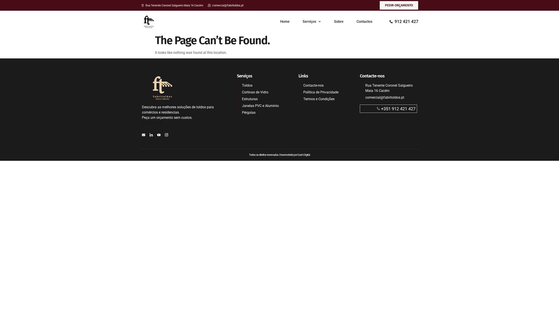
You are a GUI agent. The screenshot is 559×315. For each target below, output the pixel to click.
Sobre (338, 21)
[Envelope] (143, 134)
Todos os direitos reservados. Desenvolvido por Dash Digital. (279, 154)
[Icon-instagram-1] (166, 134)
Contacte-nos (152, 123)
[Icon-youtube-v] (158, 134)
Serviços (309, 21)
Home (285, 21)
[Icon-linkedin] (151, 134)
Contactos (364, 21)
